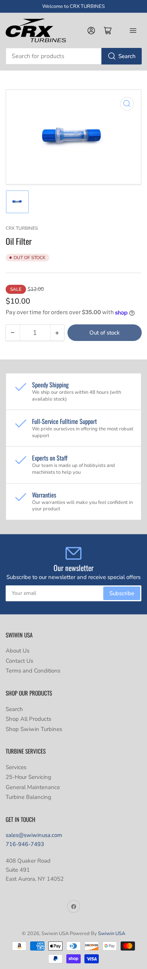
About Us (17, 650)
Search (127, 56)
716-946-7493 (25, 844)
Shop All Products (28, 719)
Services (16, 767)
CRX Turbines (22, 228)
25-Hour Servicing (28, 777)
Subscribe (121, 593)
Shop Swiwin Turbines (34, 729)
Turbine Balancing (28, 797)
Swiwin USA (111, 933)
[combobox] (73, 56)
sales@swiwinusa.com (34, 835)
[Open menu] (133, 30)
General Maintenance (33, 787)
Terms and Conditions (33, 670)
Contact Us (19, 661)
